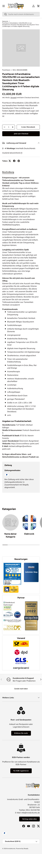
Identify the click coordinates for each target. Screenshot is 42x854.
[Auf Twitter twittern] (10, 161)
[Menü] (3, 6)
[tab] (8, 172)
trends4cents (11, 848)
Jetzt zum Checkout (21, 134)
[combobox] (21, 14)
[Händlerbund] (8, 611)
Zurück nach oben (21, 689)
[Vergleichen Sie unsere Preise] (7, 607)
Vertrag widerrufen (29, 819)
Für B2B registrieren (21, 771)
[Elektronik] (29, 522)
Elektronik (29, 534)
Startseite (5, 21)
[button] (38, 6)
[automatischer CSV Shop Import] (12, 619)
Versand (13, 98)
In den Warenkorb (28, 127)
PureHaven (6, 70)
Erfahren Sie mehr (21, 733)
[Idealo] (17, 611)
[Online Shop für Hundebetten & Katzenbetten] (12, 623)
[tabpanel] (21, 296)
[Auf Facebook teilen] (14, 161)
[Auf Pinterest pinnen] (18, 161)
